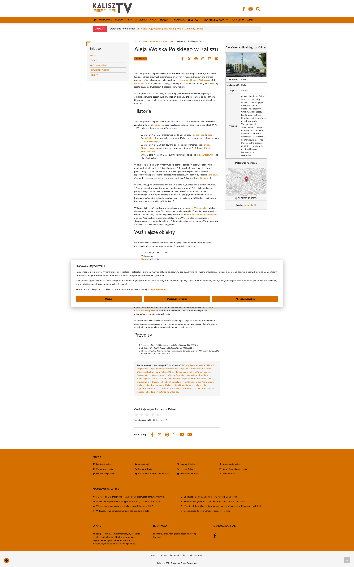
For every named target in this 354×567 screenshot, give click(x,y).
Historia (93, 60)
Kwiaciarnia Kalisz (231, 464)
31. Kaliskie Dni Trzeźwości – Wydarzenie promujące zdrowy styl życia (130, 497)
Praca (153, 20)
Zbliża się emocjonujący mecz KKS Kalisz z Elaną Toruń (210, 497)
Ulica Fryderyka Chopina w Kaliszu (162, 392)
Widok (161, 178)
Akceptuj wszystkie (245, 299)
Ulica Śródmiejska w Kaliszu (183, 375)
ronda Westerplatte (143, 83)
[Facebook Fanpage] (243, 9)
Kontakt (157, 537)
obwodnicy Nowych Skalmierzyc (194, 80)
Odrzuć (108, 299)
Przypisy (94, 75)
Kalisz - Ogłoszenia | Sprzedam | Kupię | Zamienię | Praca (172, 29)
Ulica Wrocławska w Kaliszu (197, 369)
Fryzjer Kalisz (186, 469)
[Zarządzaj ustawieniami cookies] (6, 560)
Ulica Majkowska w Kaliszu (182, 372)
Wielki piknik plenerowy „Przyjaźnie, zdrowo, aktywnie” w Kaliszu (128, 501)
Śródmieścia (158, 125)
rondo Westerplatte (152, 141)
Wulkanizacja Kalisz (105, 474)
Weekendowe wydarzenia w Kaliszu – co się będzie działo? (124, 506)
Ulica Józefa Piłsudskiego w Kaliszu (175, 389)
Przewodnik (237, 20)
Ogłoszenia (141, 20)
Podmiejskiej (198, 135)
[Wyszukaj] (257, 8)
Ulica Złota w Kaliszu (195, 379)
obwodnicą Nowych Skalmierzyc (201, 215)
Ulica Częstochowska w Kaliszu (152, 372)
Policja (119, 20)
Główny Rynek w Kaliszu (193, 365)
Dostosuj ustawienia (177, 299)
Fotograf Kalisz (145, 469)
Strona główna (140, 41)
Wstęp (93, 55)
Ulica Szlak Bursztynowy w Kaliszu (177, 382)
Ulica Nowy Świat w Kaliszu (187, 385)
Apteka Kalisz (144, 464)
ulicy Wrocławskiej (206, 155)
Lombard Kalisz (187, 464)
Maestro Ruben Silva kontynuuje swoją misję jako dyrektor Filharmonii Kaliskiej (222, 506)
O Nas (164, 555)
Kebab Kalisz (229, 474)
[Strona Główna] (95, 20)
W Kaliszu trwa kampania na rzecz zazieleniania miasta (122, 511)
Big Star (144, 259)
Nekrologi (179, 20)
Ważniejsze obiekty (99, 65)
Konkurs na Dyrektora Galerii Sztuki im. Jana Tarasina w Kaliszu (214, 501)
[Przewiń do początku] (347, 560)
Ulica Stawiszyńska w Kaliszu (167, 369)
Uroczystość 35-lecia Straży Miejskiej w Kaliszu (207, 511)
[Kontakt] (250, 9)
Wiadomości (106, 20)
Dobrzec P (205, 178)
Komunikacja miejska (99, 70)
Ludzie (250, 20)
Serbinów (212, 175)
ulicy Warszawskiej (198, 208)
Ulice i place (168, 41)
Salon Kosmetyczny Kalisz (235, 469)
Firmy (129, 20)
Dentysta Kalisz (103, 464)
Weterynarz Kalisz (105, 469)
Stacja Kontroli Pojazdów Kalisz (153, 474)
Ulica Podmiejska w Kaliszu (159, 385)
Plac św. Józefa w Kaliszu (171, 379)
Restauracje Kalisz (189, 474)
